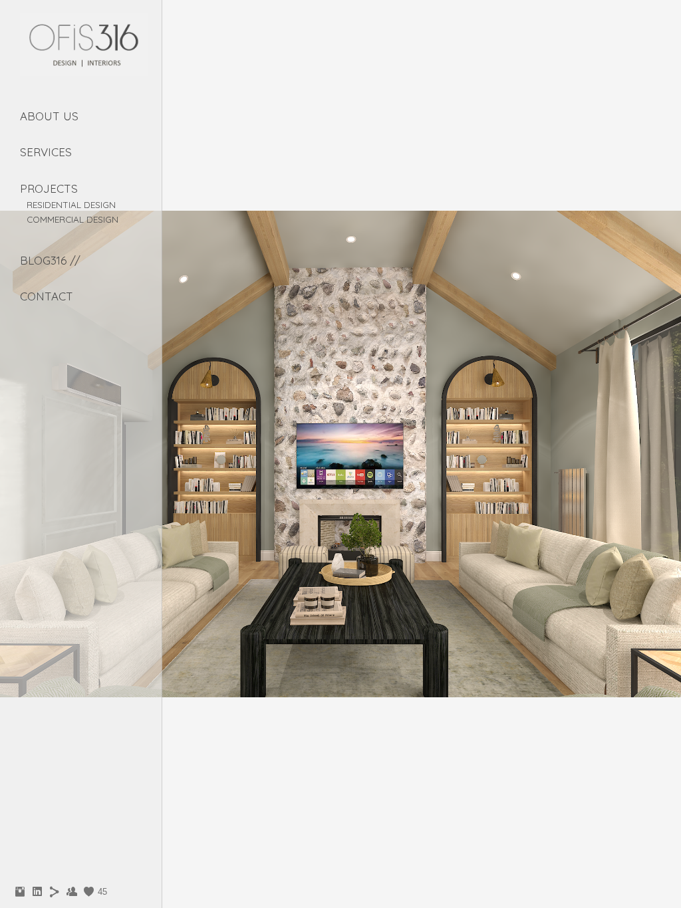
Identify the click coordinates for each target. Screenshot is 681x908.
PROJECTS (49, 188)
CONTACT (46, 296)
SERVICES (46, 152)
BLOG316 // (50, 260)
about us (49, 116)
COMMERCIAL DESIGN (72, 219)
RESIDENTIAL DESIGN (71, 204)
